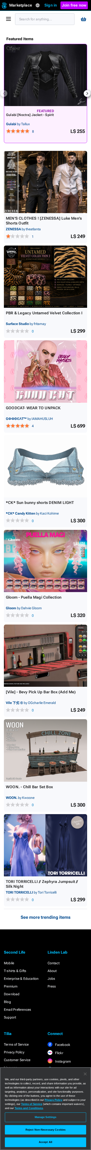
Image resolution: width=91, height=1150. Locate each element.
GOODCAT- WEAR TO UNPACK (33, 408)
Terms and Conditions (29, 1108)
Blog (7, 1002)
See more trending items (46, 917)
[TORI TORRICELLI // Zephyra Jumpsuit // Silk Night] (45, 845)
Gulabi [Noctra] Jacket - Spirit (30, 115)
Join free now (74, 5)
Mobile (9, 963)
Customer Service (17, 1060)
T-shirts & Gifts (15, 971)
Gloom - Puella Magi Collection (33, 597)
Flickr (58, 1053)
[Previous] (3, 93)
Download (12, 994)
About (52, 971)
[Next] (87, 93)
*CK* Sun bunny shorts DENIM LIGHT (40, 502)
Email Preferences (17, 1009)
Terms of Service (16, 1044)
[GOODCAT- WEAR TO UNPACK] (45, 371)
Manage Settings (46, 1117)
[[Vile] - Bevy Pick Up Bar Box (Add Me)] (45, 656)
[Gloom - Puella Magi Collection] (45, 561)
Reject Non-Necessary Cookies (45, 1129)
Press (52, 986)
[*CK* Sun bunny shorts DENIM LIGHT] (45, 466)
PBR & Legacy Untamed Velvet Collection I (44, 313)
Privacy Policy (14, 1052)
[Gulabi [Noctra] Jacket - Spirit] (45, 75)
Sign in (50, 5)
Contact (53, 963)
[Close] (85, 1074)
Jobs (51, 978)
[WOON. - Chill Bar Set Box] (45, 750)
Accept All (45, 1142)
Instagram (62, 1061)
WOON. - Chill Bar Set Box (29, 787)
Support (10, 1017)
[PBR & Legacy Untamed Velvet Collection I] (45, 277)
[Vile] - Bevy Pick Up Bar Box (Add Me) (41, 692)
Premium (10, 986)
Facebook (62, 1045)
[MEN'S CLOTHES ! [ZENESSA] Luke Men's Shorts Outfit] (45, 182)
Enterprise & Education (21, 978)
